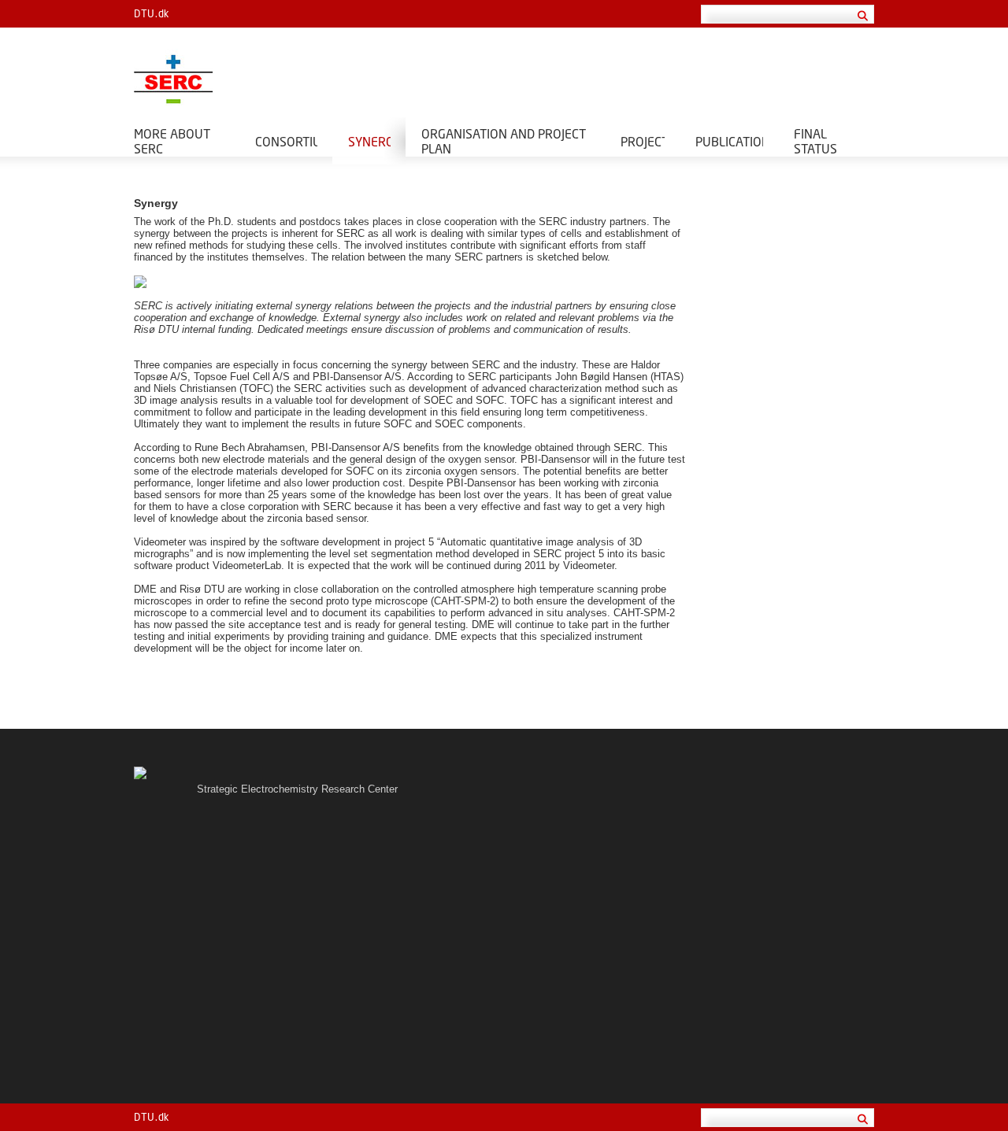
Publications (729, 141)
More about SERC (172, 141)
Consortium (286, 141)
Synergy (369, 141)
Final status (815, 141)
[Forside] (315, 79)
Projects (643, 141)
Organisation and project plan (503, 141)
